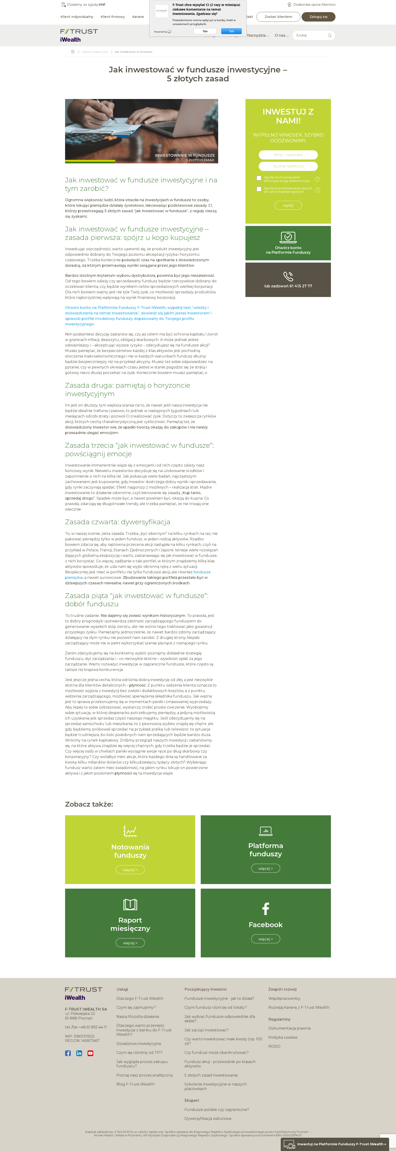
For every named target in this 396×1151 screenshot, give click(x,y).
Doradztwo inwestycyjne (138, 1043)
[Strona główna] (79, 35)
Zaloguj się (318, 17)
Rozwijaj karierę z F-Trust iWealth (299, 1007)
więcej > (130, 870)
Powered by (161, 31)
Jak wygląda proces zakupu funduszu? (142, 1064)
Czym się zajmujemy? (136, 1007)
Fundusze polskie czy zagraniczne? (216, 1109)
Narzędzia (256, 35)
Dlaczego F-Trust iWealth (139, 998)
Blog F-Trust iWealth (135, 1084)
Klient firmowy (113, 17)
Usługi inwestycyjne (95, 51)
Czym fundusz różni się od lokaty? (215, 1007)
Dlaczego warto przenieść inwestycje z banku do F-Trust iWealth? (144, 1030)
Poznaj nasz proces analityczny (144, 1075)
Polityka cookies (282, 1037)
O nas (280, 35)
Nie (205, 31)
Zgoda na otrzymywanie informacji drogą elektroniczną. (291, 179)
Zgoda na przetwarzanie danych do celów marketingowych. (291, 190)
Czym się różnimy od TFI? (139, 1052)
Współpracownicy (284, 998)
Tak (231, 31)
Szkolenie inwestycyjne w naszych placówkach (215, 1086)
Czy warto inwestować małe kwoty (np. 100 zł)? (223, 1041)
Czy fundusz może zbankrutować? (216, 1052)
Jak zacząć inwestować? (206, 1030)
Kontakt (246, 17)
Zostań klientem (278, 17)
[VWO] (172, 31)
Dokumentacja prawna (289, 1028)
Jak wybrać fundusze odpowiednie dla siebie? (219, 1018)
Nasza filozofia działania (137, 1016)
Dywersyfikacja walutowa (207, 1118)
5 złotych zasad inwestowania (211, 1075)
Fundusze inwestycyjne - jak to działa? (219, 998)
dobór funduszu (92, 604)
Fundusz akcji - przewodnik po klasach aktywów (220, 1064)
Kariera (138, 17)
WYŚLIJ (288, 205)
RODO (274, 1046)
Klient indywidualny (76, 17)
